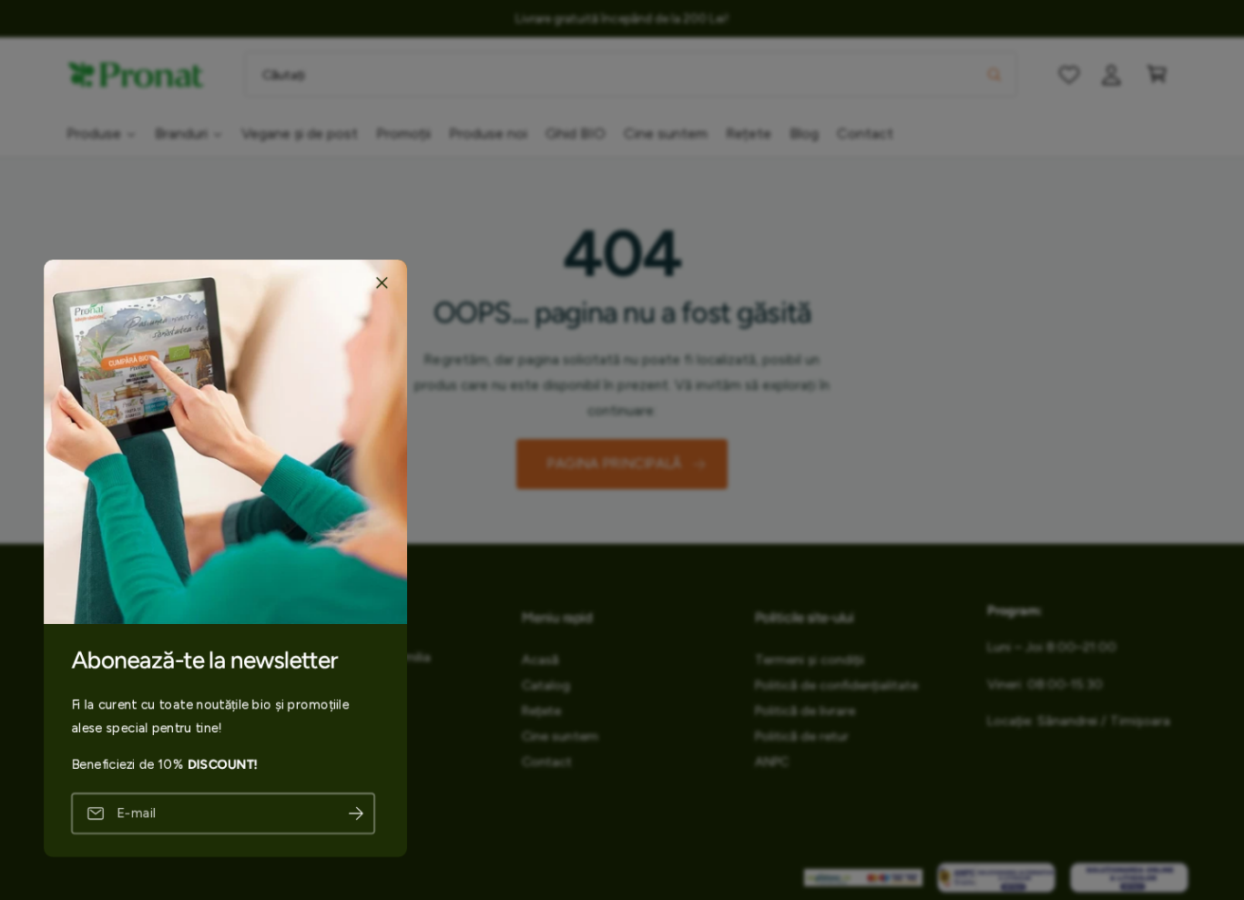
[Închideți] (381, 282)
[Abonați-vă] (356, 813)
